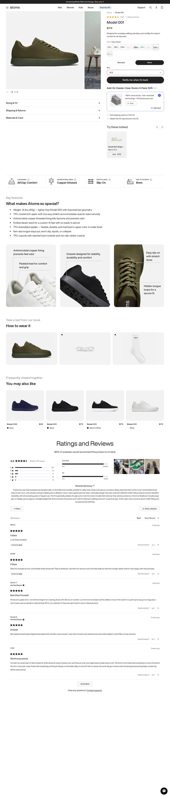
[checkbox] (135, 101)
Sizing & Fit (11, 103)
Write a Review (133, 17)
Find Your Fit (105, 7)
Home (109, 12)
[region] (137, 466)
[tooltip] (94, 486)
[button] (32, 467)
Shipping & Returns (16, 110)
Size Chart (157, 108)
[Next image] (11, 92)
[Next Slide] (158, 466)
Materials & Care (14, 118)
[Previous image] (7, 92)
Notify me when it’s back (135, 80)
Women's (121, 62)
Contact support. (94, 690)
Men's (149, 62)
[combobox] (131, 103)
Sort (139, 518)
